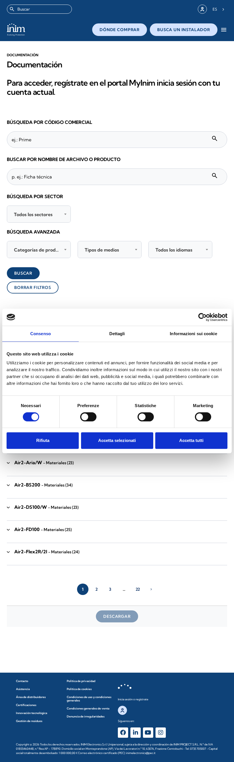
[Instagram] (161, 732)
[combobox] (39, 9)
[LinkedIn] (135, 732)
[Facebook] (123, 732)
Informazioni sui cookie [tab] (193, 333)
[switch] (88, 416)
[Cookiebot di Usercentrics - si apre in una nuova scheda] (202, 317)
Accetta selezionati (117, 440)
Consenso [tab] (40, 333)
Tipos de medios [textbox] (102, 250)
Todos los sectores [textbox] (33, 214)
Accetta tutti (191, 440)
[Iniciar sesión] (202, 9)
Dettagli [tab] (117, 333)
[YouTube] (148, 732)
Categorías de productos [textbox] (40, 250)
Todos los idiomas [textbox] (174, 250)
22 (138, 589)
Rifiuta (42, 440)
